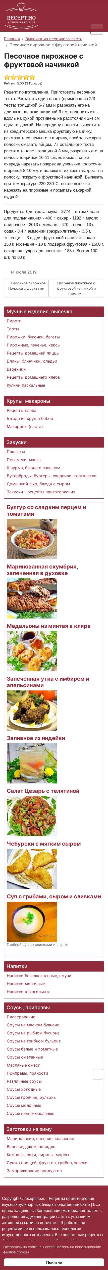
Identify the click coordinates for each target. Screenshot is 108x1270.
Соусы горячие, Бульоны (32, 1097)
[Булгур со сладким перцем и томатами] (32, 538)
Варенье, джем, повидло (31, 1146)
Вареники (16, 369)
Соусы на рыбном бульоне (33, 1032)
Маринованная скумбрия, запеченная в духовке (42, 569)
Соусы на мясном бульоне (33, 1024)
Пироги (14, 320)
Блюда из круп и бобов (30, 418)
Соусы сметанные (25, 1057)
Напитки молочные (26, 983)
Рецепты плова (21, 410)
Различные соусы (24, 1081)
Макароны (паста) (25, 426)
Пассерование (21, 1016)
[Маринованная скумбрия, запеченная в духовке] (32, 597)
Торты (13, 328)
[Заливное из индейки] (32, 762)
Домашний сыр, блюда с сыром (38, 483)
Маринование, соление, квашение (40, 1138)
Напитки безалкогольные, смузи (39, 975)
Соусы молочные (24, 1105)
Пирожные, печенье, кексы (34, 344)
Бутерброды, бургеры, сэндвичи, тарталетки (52, 475)
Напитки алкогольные (28, 991)
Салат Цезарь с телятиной (43, 790)
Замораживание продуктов (34, 1170)
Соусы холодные (24, 1089)
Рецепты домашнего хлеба (33, 377)
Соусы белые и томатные (32, 1049)
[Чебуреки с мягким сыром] (32, 868)
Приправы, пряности (27, 1073)
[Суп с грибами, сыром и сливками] (32, 921)
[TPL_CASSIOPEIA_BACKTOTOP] (98, 1074)
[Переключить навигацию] (96, 29)
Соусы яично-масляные (30, 1113)
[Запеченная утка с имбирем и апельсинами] (32, 710)
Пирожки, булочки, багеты (33, 336)
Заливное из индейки (36, 738)
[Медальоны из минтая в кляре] (32, 650)
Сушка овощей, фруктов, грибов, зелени (47, 1162)
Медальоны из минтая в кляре (49, 626)
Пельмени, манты (24, 459)
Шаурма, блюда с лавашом (33, 467)
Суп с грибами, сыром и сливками (54, 896)
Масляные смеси (23, 1065)
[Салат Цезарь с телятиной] (32, 815)
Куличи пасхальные (26, 385)
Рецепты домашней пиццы (33, 353)
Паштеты (16, 451)
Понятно (54, 1262)
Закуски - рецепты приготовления (41, 491)
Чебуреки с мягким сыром (44, 843)
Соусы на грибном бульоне (34, 1040)
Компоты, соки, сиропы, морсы (38, 1154)
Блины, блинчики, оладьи (32, 361)
